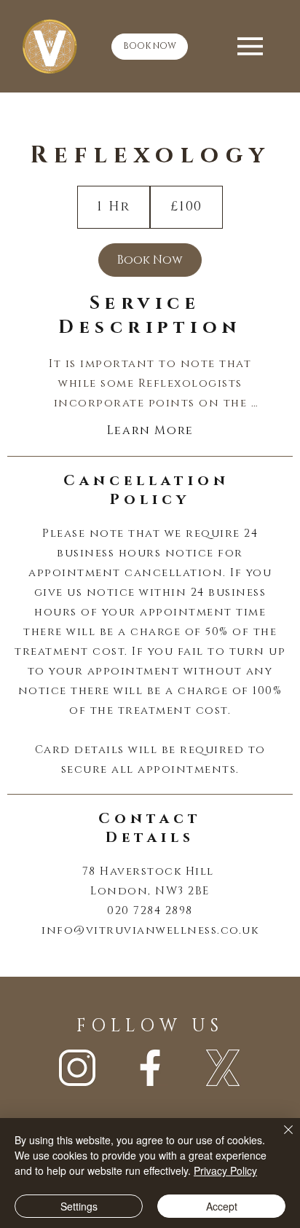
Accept (221, 1206)
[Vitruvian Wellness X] (223, 1068)
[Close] (279, 1138)
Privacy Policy (225, 1170)
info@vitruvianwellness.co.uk (150, 930)
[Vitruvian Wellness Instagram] (77, 1068)
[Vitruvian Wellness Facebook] (150, 1068)
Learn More (150, 430)
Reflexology (150, 155)
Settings (79, 1206)
